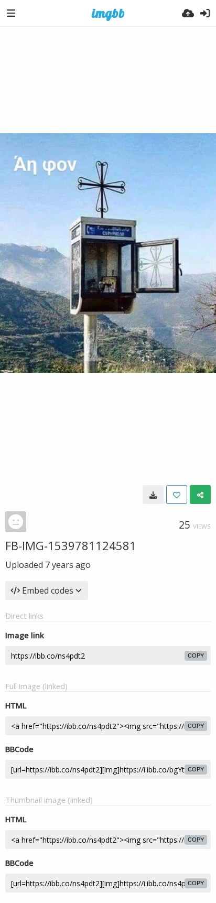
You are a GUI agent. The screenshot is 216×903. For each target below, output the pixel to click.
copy (196, 655)
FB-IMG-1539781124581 (70, 545)
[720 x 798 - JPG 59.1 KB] (153, 494)
